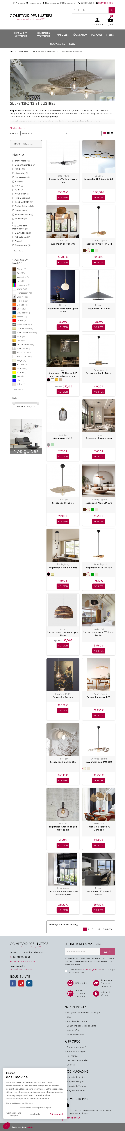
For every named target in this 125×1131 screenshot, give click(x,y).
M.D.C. (20, 169)
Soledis (30, 1127)
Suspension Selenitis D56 (63, 762)
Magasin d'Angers (75, 1081)
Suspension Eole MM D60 (99, 762)
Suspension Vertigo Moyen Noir (63, 180)
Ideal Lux (63, 435)
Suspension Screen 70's (63, 243)
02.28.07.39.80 (86, 3)
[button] (6, 1125)
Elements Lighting (25, 165)
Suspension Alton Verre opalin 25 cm (63, 310)
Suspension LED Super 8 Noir (99, 179)
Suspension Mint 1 (63, 438)
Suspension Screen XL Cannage (98, 828)
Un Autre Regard (99, 240)
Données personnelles (77, 1060)
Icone (19, 185)
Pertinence (27, 133)
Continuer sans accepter (13, 1114)
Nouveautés (57, 44)
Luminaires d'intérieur (20, 35)
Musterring (21, 173)
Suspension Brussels (63, 697)
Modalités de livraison (77, 1021)
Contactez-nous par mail (24, 961)
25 (99, 929)
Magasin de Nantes (76, 1077)
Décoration (80, 34)
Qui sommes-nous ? (76, 1047)
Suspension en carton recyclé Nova (63, 634)
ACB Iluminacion (24, 214)
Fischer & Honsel (24, 206)
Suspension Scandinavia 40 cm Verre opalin (63, 893)
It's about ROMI (24, 202)
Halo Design (22, 198)
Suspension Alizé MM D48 (99, 243)
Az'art (19, 189)
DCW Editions (23, 233)
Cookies (71, 1064)
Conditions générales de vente (81, 1026)
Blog (72, 44)
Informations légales (76, 1051)
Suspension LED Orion (99, 308)
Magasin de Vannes (76, 1086)
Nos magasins (51, 3)
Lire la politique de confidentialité (20, 1103)
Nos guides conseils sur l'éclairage (83, 1012)
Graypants (21, 210)
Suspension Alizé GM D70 (99, 502)
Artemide (21, 218)
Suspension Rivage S (63, 502)
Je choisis (35, 1114)
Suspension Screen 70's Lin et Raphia (98, 634)
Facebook (13, 983)
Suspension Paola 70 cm (98, 373)
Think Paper (22, 160)
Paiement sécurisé (75, 1034)
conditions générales (91, 969)
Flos (18, 241)
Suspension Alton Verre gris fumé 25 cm (63, 828)
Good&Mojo (22, 177)
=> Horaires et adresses (21, 969)
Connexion (97, 21)
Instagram (29, 983)
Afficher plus (17, 128)
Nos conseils (34, 3)
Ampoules (63, 34)
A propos (20, 3)
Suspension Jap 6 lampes (99, 438)
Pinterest (21, 983)
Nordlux (63, 305)
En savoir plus (70, 1117)
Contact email (69, 3)
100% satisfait (73, 1030)
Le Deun (99, 175)
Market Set (63, 240)
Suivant (108, 929)
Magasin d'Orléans (76, 1090)
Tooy (19, 181)
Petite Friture (63, 175)
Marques (96, 34)
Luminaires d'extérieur (43, 35)
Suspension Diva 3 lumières (63, 567)
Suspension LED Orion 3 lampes (98, 893)
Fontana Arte (22, 245)
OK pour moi (56, 1114)
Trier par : (14, 133)
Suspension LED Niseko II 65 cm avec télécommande (63, 375)
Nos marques (73, 1056)
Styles (110, 34)
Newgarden (22, 193)
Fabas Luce (22, 237)
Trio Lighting (63, 564)
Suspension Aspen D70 (98, 697)
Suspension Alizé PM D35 (99, 567)
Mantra (98, 305)
